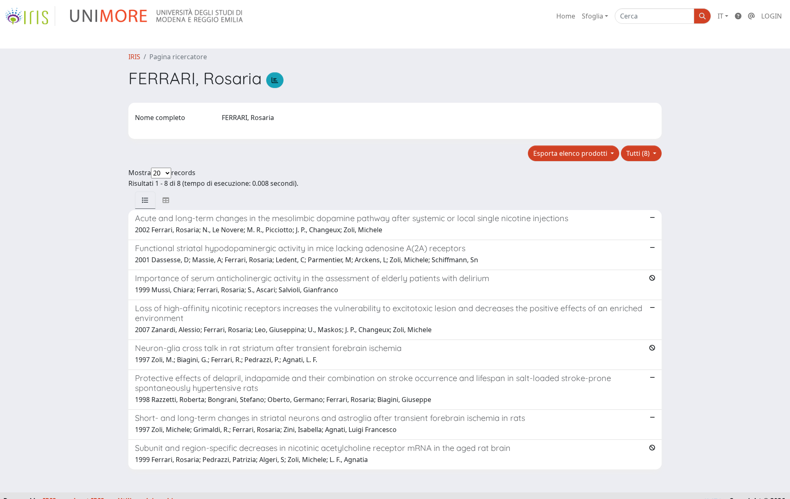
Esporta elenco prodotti (571, 153)
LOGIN (771, 16)
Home (565, 16)
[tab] (145, 200)
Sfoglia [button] (592, 16)
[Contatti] (751, 16)
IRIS (134, 56)
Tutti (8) (638, 153)
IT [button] (720, 16)
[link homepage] (30, 16)
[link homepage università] (157, 16)
